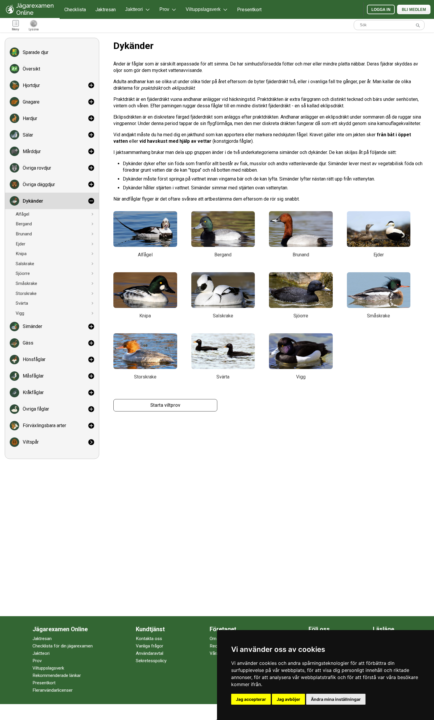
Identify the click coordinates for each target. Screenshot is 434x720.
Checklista (75, 9)
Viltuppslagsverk (48, 668)
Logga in (380, 9)
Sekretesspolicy (151, 660)
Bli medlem (414, 9)
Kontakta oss (149, 638)
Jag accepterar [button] (251, 699)
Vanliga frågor (149, 646)
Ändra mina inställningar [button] (336, 699)
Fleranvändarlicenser (52, 690)
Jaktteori (41, 653)
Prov (37, 660)
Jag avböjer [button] (288, 699)
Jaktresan (105, 9)
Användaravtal (149, 653)
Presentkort (249, 9)
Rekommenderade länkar (56, 675)
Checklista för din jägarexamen (62, 646)
